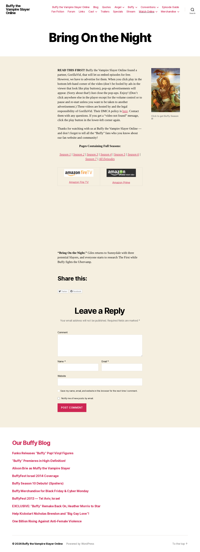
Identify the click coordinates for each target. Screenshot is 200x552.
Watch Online (146, 11)
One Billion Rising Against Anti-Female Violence (47, 521)
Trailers (105, 11)
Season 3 (92, 154)
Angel (117, 7)
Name (62, 361)
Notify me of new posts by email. (77, 398)
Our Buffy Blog (31, 442)
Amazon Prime (121, 182)
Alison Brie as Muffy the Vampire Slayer (41, 468)
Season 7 (91, 159)
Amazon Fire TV (79, 182)
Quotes (106, 7)
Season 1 (65, 154)
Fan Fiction (58, 11)
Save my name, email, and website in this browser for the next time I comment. (98, 391)
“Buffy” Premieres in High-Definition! (39, 461)
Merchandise (168, 11)
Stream (131, 11)
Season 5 (119, 154)
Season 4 (106, 154)
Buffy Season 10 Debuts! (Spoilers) (38, 483)
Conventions (148, 7)
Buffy (131, 7)
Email (105, 361)
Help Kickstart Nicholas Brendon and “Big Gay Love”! (50, 513)
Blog (95, 7)
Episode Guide (170, 7)
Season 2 (78, 154)
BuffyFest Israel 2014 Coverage (35, 476)
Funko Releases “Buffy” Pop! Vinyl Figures (42, 453)
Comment (63, 332)
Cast (91, 11)
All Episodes (107, 159)
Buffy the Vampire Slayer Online (18, 9)
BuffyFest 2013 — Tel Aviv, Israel (36, 498)
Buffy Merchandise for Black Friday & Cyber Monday (50, 491)
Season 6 (133, 154)
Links (82, 11)
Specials (118, 11)
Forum (71, 11)
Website (62, 375)
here (125, 111)
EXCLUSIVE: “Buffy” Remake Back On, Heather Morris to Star (56, 506)
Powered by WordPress (80, 543)
